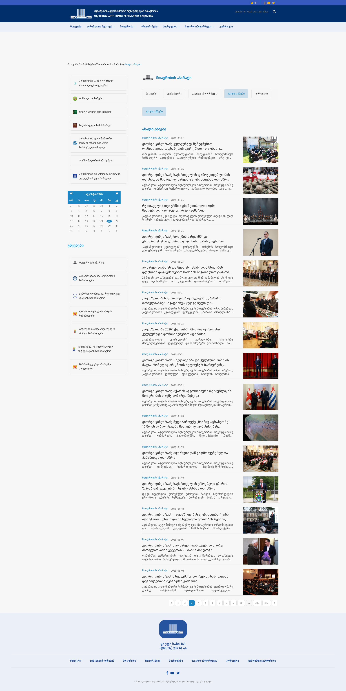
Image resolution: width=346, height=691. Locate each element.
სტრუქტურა (174, 93)
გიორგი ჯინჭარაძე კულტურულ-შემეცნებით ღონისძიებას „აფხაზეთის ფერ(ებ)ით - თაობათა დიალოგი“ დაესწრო (181, 146)
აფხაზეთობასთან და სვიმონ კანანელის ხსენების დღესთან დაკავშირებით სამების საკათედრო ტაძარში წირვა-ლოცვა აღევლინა (186, 270)
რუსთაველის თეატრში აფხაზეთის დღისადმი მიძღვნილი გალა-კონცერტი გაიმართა (179, 208)
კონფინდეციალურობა (262, 660)
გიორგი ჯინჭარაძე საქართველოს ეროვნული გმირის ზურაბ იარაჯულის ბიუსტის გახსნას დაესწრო (184, 486)
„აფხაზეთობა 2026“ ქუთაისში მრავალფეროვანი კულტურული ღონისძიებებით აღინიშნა (181, 331)
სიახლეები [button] (170, 26)
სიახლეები (176, 660)
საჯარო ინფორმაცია (205, 93)
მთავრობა (129, 660)
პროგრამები (149, 26)
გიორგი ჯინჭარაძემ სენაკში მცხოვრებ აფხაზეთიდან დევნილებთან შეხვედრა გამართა (185, 578)
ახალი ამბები (236, 93)
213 (267, 602)
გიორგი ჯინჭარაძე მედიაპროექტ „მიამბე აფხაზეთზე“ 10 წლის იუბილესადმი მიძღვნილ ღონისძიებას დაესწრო (186, 424)
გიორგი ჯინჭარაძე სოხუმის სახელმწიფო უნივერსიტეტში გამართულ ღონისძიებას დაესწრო (183, 239)
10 (241, 602)
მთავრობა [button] (127, 26)
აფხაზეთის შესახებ (102, 660)
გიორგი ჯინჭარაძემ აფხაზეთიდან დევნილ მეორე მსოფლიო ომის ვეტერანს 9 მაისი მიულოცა (182, 547)
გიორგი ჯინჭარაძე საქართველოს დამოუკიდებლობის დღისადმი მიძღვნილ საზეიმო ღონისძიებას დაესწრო (186, 177)
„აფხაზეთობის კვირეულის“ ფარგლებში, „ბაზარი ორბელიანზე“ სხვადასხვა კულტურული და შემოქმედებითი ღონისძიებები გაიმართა (181, 300)
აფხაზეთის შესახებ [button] (100, 26)
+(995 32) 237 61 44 (173, 648)
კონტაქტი (226, 26)
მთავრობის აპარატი (155, 138)
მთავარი (75, 26)
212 (257, 602)
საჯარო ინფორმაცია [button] (198, 26)
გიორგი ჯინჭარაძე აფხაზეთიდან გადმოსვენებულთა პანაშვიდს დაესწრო (185, 455)
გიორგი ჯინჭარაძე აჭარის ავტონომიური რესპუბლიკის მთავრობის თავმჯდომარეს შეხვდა (186, 393)
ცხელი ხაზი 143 (173, 644)
